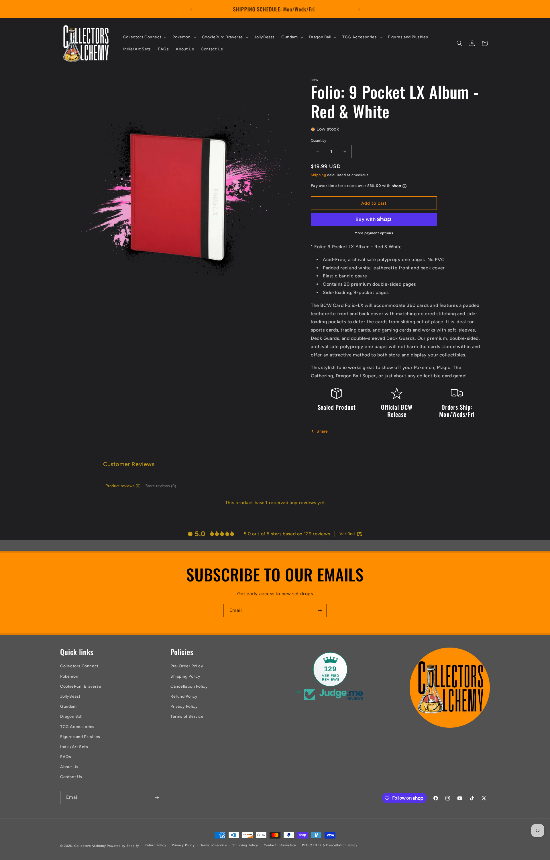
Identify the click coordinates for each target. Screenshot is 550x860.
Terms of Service (187, 716)
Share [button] (322, 431)
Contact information (280, 845)
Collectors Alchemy (90, 846)
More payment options (374, 233)
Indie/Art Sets (74, 746)
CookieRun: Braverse (80, 686)
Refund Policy (184, 696)
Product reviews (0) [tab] (123, 486)
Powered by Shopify (123, 846)
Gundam (68, 706)
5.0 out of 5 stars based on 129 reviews (287, 533)
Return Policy (155, 845)
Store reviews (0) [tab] (160, 486)
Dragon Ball (71, 716)
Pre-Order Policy (186, 666)
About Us (69, 766)
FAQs (65, 756)
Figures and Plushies (80, 736)
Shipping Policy (185, 676)
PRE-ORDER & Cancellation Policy (330, 845)
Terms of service (214, 845)
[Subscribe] (320, 610)
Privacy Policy (184, 706)
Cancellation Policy (189, 686)
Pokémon (69, 676)
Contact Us (71, 776)
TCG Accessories (77, 726)
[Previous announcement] (191, 9)
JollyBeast (70, 696)
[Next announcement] (359, 9)
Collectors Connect (79, 666)
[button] (144, 37)
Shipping (318, 175)
